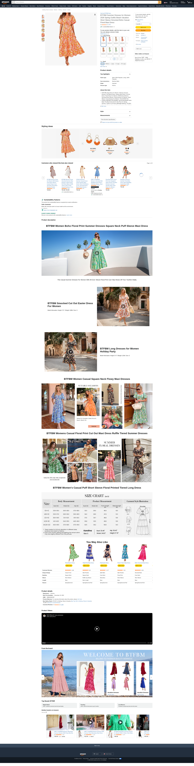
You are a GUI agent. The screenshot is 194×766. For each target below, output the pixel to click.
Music (94, 6)
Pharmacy (168, 6)
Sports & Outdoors (142, 6)
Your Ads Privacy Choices (113, 758)
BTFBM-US (143, 35)
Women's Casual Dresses (54, 602)
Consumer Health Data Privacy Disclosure (98, 758)
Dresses (64, 9)
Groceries (47, 6)
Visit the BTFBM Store (105, 13)
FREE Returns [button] (104, 34)
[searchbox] (86, 2)
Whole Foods (55, 6)
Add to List (138, 48)
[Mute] (151, 643)
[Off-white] (111, 148)
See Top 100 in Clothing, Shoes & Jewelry (81, 601)
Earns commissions (59, 615)
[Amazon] (5, 2)
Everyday (174, 6)
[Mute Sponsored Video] (72, 728)
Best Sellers (32, 6)
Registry (90, 6)
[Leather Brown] (126, 148)
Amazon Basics (24, 6)
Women (55, 9)
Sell (80, 6)
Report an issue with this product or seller (112, 122)
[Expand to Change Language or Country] (101, 754)
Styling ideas (47, 126)
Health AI (9, 6)
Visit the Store (110, 694)
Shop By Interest (160, 6)
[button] (3, 6)
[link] (53, 183)
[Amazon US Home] (83, 754)
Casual (68, 9)
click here (79, 599)
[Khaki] (109, 148)
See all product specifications (108, 119)
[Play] (43, 643)
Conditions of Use (78, 758)
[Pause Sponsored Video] (72, 725)
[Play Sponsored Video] (90, 722)
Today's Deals (62, 6)
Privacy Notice (86, 758)
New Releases (40, 6)
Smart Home (152, 6)
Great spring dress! (51, 616)
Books (69, 6)
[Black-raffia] (128, 148)
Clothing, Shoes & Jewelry (47, 9)
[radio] (43, 17)
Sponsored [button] (44, 712)
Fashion (84, 6)
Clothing (60, 9)
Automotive (118, 6)
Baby (124, 6)
